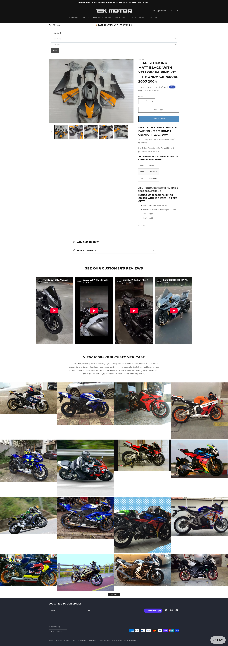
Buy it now (159, 119)
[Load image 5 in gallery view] (121, 132)
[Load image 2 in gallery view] (76, 132)
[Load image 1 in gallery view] (61, 132)
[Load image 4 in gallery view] (106, 132)
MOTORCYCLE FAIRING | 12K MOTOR (64, 640)
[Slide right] (131, 132)
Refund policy (82, 640)
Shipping (141, 90)
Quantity (141, 96)
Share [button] (143, 225)
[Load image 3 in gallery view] (91, 132)
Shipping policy (117, 640)
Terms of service (104, 640)
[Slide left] (51, 132)
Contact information (130, 640)
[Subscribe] (88, 610)
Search (55, 50)
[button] (51, 10)
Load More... (114, 594)
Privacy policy (92, 640)
